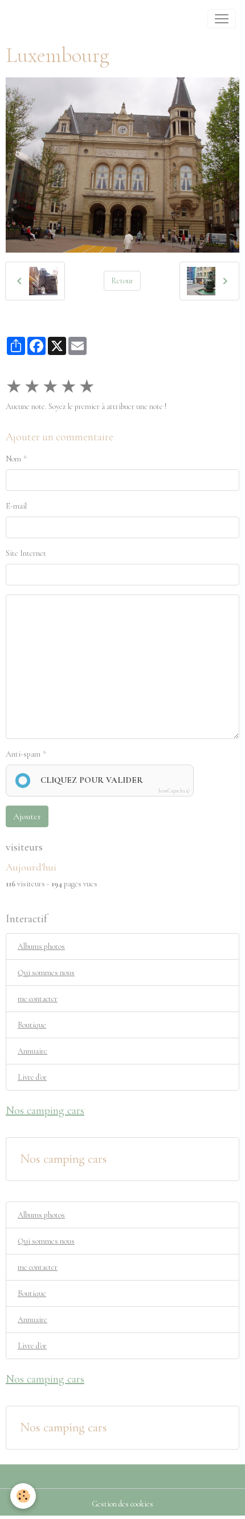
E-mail (16, 506)
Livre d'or (32, 1077)
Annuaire (32, 1051)
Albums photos (41, 946)
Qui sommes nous (46, 972)
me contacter (38, 999)
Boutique (32, 1025)
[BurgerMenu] (221, 18)
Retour (122, 281)
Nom (13, 459)
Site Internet (26, 553)
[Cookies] (23, 1496)
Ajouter (27, 816)
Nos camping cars (63, 1158)
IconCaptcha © (174, 791)
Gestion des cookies (122, 1504)
